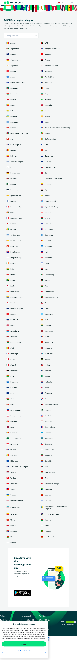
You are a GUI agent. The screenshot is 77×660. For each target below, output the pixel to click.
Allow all (24, 644)
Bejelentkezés (5, 620)
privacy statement (40, 638)
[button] (62, 2)
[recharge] (26, 2)
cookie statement (24, 638)
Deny (24, 656)
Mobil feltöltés (44, 620)
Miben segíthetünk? (27, 620)
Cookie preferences (24, 651)
